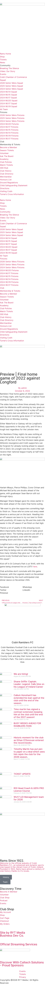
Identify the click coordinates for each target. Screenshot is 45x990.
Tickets (3, 59)
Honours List (6, 179)
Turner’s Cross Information (12, 194)
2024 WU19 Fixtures (9, 135)
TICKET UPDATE (22, 774)
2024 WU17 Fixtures (9, 138)
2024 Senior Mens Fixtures (12, 121)
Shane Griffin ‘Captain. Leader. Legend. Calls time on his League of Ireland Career (29, 684)
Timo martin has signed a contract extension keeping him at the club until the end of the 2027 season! (28, 713)
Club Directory (6, 174)
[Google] (16, 669)
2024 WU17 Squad (8, 103)
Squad (3, 80)
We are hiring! (21, 674)
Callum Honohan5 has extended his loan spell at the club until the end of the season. (29, 699)
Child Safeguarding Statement (13, 185)
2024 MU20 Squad (8, 100)
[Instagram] (23, 669)
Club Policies (6, 162)
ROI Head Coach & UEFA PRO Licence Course (29, 789)
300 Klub (4, 168)
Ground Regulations (9, 182)
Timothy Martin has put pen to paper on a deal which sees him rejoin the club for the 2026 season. (29, 753)
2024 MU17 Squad (8, 97)
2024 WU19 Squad (8, 106)
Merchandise (6, 176)
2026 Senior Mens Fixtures (12, 115)
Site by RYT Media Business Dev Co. (13, 934)
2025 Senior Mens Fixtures (12, 118)
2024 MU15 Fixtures (9, 130)
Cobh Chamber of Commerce (13, 77)
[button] (22, 197)
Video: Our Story (7, 71)
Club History (5, 171)
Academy (4, 159)
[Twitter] (10, 669)
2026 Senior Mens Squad (11, 83)
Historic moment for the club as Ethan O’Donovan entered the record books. (29, 740)
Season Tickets (7, 150)
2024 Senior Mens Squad (11, 89)
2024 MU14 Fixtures (9, 133)
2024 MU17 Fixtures (9, 127)
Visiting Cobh (6, 191)
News (2, 62)
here (35, 566)
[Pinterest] (29, 669)
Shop (2, 56)
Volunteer (4, 153)
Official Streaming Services (18, 944)
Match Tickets (6, 165)
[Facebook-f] (3, 669)
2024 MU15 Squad (8, 94)
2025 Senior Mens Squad (11, 86)
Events (3, 74)
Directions (4, 188)
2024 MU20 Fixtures (9, 124)
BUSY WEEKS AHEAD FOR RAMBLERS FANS (27, 724)
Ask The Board (6, 156)
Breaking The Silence (9, 68)
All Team (4, 109)
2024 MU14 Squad (8, 92)
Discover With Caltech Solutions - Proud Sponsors (22, 964)
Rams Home (5, 53)
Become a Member (8, 147)
